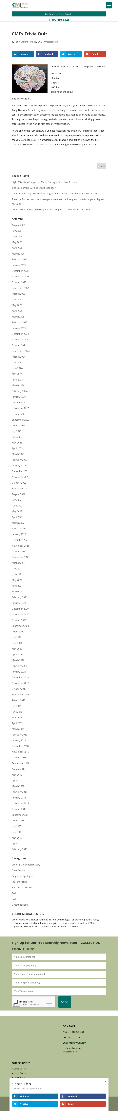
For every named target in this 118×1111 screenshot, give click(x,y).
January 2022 (19, 534)
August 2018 (18, 769)
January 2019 (19, 740)
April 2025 (17, 311)
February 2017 (19, 849)
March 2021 (18, 591)
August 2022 (18, 494)
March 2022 (18, 522)
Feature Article (19, 881)
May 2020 (17, 648)
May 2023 (17, 442)
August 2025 (18, 293)
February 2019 (19, 734)
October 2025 (19, 282)
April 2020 (17, 654)
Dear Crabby (18, 870)
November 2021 (20, 545)
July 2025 (16, 299)
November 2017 (20, 803)
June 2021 (17, 574)
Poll (14, 893)
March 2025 (18, 316)
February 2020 (19, 666)
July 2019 (16, 706)
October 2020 (19, 620)
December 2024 (20, 333)
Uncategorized (51, 41)
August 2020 (18, 631)
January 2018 (19, 797)
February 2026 (19, 259)
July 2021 (16, 568)
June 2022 (17, 505)
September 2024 (20, 351)
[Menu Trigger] (109, 5)
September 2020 (20, 625)
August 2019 (18, 700)
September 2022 (20, 488)
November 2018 (20, 751)
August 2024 (18, 356)
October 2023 (19, 414)
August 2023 (18, 425)
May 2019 (17, 717)
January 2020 (19, 671)
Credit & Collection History (26, 864)
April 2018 (17, 780)
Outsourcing (19, 1077)
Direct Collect (20, 1068)
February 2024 (19, 391)
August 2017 (18, 820)
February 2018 (19, 791)
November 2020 (20, 614)
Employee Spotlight (22, 876)
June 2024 (17, 368)
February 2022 (19, 528)
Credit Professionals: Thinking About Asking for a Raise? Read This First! (51, 209)
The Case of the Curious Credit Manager (34, 187)
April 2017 (17, 843)
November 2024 (20, 339)
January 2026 (19, 265)
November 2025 (20, 276)
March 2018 (18, 786)
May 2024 (17, 373)
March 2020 (18, 660)
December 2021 (20, 540)
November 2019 (20, 683)
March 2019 (18, 729)
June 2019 (17, 711)
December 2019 (20, 677)
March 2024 (18, 385)
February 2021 (19, 597)
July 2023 (16, 431)
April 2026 (17, 248)
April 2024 (17, 379)
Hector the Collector (23, 887)
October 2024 (19, 345)
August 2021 (18, 562)
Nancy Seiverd (21, 41)
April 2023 (17, 448)
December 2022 (20, 471)
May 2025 (17, 305)
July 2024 (16, 362)
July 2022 (16, 499)
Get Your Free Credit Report (58, 14)
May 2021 (17, 580)
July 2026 (16, 230)
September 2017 (20, 814)
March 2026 (18, 253)
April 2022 (17, 517)
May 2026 (17, 242)
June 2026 (17, 236)
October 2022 (19, 482)
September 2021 (20, 557)
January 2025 (19, 328)
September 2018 (20, 763)
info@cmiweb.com (77, 1042)
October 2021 (19, 551)
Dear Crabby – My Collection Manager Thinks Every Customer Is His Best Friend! (55, 193)
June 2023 (17, 436)
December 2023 (20, 402)
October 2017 (19, 809)
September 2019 (20, 694)
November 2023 (20, 408)
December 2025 (20, 270)
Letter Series (20, 1073)
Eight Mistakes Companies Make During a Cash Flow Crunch (44, 182)
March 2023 (18, 454)
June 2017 (17, 832)
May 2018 (17, 774)
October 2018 (19, 757)
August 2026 (18, 225)
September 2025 (20, 288)
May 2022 (17, 511)
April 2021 (17, 585)
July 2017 (16, 826)
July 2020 (16, 637)
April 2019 (17, 723)
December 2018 (20, 746)
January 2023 (19, 465)
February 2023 (19, 459)
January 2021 (19, 603)
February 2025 (19, 322)
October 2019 (19, 688)
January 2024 (19, 396)
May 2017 (17, 837)
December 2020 (20, 608)
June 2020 (17, 643)
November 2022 (20, 477)
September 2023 (20, 419)
